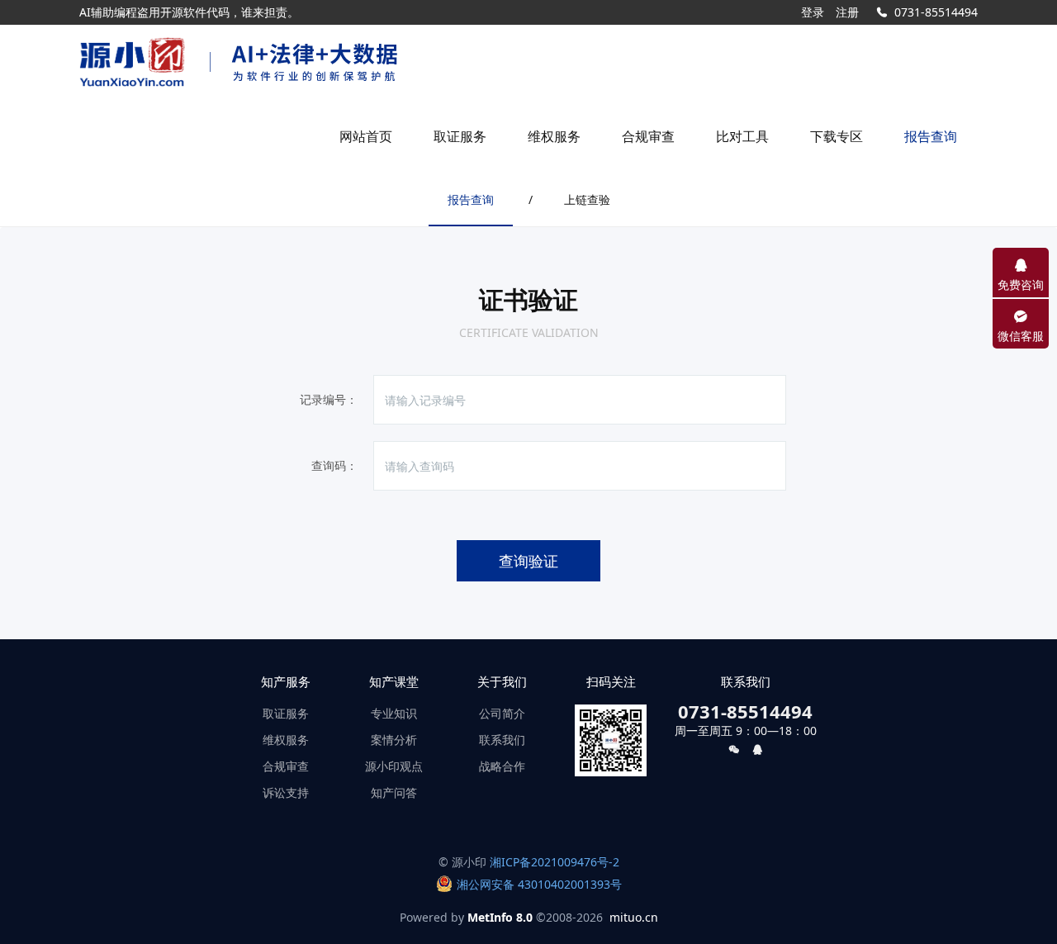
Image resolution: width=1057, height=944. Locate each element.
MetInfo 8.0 (500, 917)
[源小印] (132, 62)
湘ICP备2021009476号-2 (554, 862)
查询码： (334, 465)
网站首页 (365, 136)
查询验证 (528, 561)
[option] (303, 12)
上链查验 (587, 199)
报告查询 (471, 199)
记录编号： (329, 399)
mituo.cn (633, 917)
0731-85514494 (936, 12)
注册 (847, 12)
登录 (812, 12)
